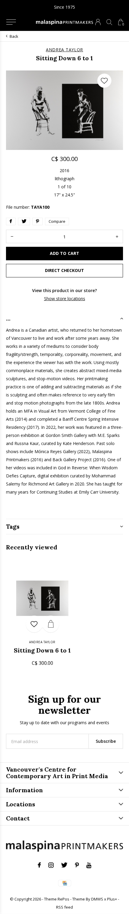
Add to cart (64, 253)
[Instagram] (51, 865)
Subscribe (106, 741)
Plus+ (112, 899)
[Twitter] (64, 865)
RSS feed (64, 907)
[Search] (109, 22)
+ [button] (117, 236)
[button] (11, 22)
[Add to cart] (50, 624)
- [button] (12, 236)
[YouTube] (89, 865)
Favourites (104, 80)
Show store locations (64, 298)
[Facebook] (39, 865)
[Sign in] (97, 22)
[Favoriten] (34, 624)
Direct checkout (64, 270)
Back (14, 36)
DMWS (97, 899)
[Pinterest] (77, 865)
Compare (57, 221)
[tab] (64, 318)
